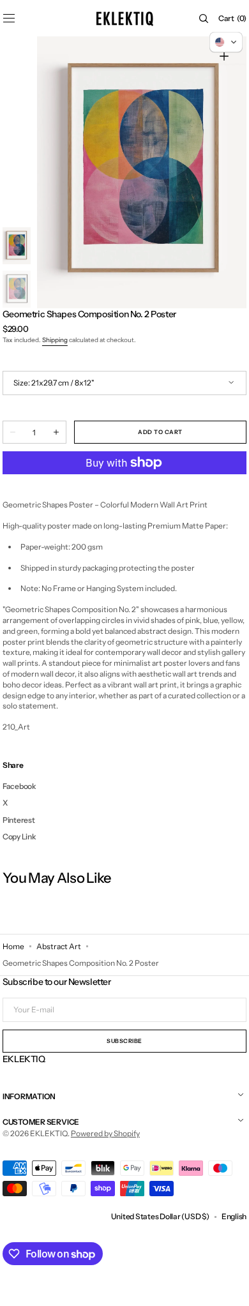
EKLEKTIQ (49, 1133)
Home (13, 946)
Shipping (55, 340)
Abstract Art (58, 946)
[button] (204, 18)
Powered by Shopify (105, 1133)
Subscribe (124, 1040)
